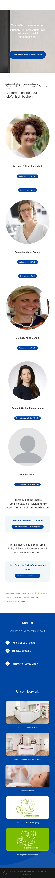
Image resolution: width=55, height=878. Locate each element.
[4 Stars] (44, 593)
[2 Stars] (38, 593)
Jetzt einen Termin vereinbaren (27, 55)
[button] (4, 873)
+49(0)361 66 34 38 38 (23, 643)
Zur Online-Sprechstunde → (27, 576)
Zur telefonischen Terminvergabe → (27, 527)
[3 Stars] (41, 593)
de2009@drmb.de (21, 651)
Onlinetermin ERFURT (28, 176)
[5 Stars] (47, 593)
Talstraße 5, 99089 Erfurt (25, 664)
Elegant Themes (27, 871)
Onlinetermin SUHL (27, 190)
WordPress (27, 874)
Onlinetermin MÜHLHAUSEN (27, 418)
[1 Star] (35, 593)
